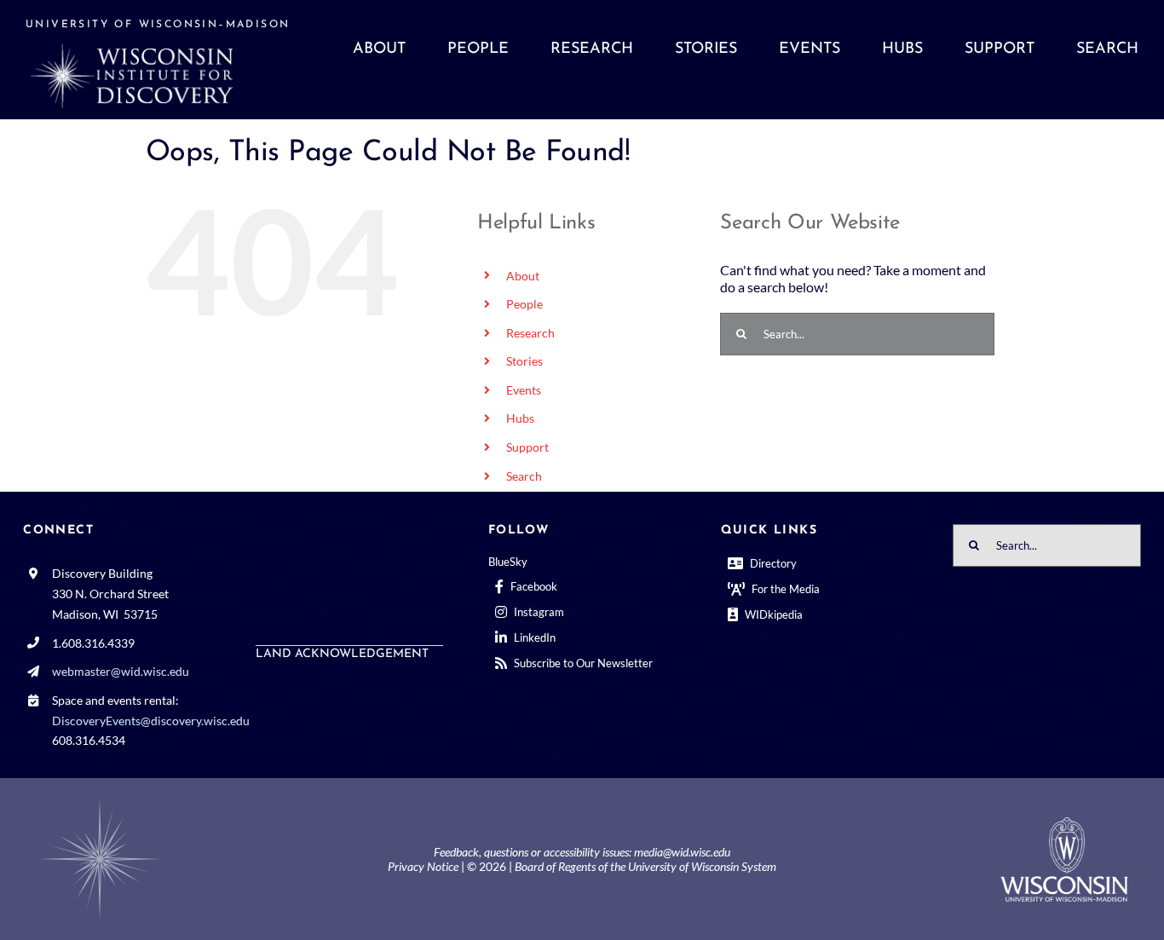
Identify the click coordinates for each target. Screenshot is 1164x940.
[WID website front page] (165, 60)
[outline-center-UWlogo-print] (1064, 824)
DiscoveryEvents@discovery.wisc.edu (151, 720)
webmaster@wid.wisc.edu (120, 671)
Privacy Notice (423, 866)
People (524, 304)
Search (524, 476)
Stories (524, 361)
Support (527, 447)
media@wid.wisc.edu (682, 852)
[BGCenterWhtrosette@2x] (100, 801)
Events (523, 390)
